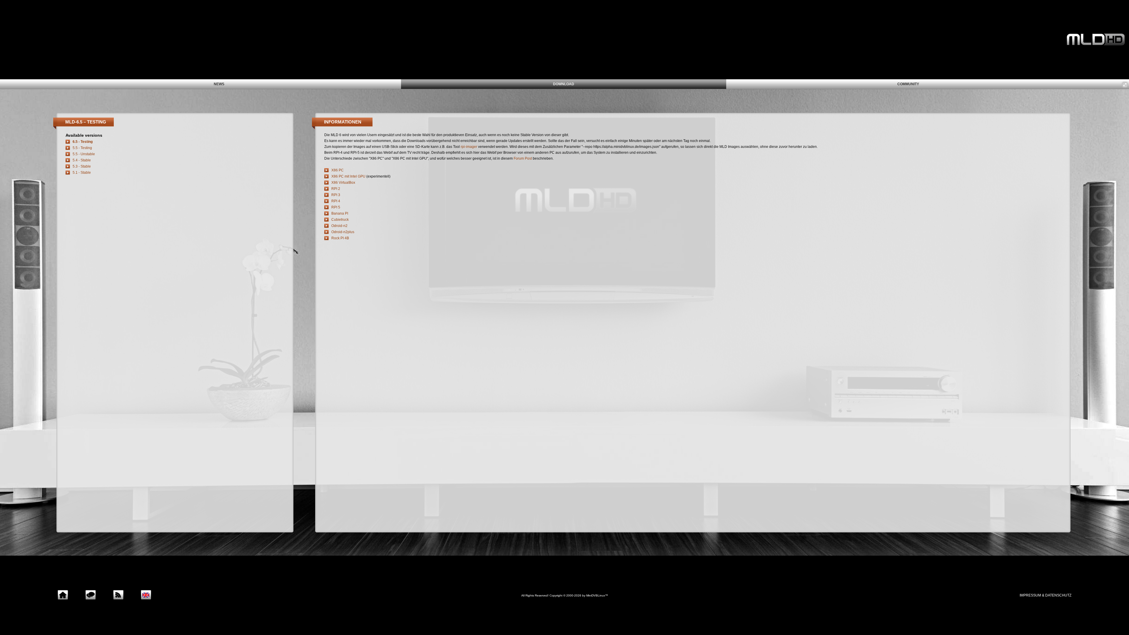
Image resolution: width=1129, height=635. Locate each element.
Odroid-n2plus (342, 232)
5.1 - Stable (82, 173)
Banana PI (339, 213)
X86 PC (337, 170)
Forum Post (523, 158)
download (563, 84)
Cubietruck (340, 220)
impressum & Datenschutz (1045, 595)
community (908, 84)
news (219, 84)
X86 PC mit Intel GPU (348, 176)
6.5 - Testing (83, 142)
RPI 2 (335, 189)
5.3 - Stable (82, 166)
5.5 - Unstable (84, 154)
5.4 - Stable (82, 160)
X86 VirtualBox (343, 183)
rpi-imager (469, 147)
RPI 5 (335, 207)
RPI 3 (335, 195)
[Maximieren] (1125, 84)
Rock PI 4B (340, 238)
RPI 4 (335, 201)
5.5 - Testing (82, 148)
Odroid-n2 (339, 226)
